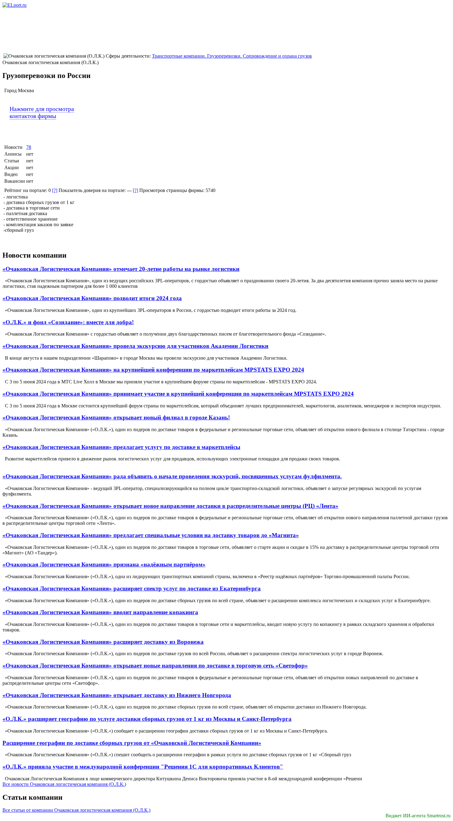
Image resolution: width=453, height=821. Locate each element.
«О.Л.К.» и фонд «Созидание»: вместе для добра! (68, 322)
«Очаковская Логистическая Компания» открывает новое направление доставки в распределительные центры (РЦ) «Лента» (170, 506)
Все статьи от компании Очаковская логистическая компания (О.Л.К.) (76, 810)
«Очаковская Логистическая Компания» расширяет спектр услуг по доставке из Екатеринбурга (131, 588)
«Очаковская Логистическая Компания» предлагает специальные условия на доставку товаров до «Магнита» (150, 535)
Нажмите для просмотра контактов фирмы (42, 112)
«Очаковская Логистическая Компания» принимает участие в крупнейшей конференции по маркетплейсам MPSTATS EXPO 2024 (178, 393)
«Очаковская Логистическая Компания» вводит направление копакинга (100, 612)
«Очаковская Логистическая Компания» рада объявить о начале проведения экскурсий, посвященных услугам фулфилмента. (172, 476)
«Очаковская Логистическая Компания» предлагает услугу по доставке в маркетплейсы (121, 447)
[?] (54, 190)
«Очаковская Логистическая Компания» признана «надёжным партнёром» (104, 564)
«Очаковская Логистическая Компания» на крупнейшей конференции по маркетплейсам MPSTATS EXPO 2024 (153, 369)
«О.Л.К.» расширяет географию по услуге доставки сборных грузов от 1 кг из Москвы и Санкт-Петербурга (147, 719)
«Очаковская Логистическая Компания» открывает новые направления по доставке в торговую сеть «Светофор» (155, 665)
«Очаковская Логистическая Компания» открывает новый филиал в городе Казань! (116, 417)
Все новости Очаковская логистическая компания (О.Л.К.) (64, 784)
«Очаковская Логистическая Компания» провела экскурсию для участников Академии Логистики (135, 346)
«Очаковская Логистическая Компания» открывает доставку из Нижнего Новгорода (116, 695)
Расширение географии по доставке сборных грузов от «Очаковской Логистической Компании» (131, 743)
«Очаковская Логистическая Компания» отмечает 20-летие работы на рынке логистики (120, 269)
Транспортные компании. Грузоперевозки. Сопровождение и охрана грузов (232, 56)
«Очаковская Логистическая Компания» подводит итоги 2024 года (92, 298)
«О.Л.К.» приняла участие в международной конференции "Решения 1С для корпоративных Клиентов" (142, 766)
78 (28, 147)
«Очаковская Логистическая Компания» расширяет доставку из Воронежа (103, 642)
